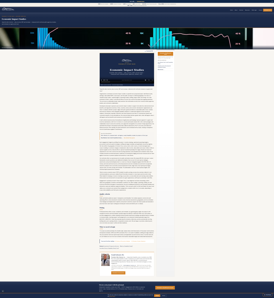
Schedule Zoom (140, 1)
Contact (260, 10)
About (236, 10)
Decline (163, 295)
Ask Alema (268, 294)
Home (231, 10)
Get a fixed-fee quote (129, 137)
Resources (247, 10)
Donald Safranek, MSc (117, 255)
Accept (157, 295)
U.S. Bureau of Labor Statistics (138, 241)
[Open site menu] (2, 291)
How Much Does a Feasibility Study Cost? (109, 248)
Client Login (254, 10)
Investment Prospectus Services (111, 246)
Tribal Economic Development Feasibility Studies (164, 66)
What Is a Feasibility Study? (126, 246)
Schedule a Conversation (118, 272)
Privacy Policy (112, 296)
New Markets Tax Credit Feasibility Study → (112, 137)
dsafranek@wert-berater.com (129, 265)
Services (241, 10)
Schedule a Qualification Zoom (165, 54)
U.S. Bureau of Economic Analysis (122, 241)
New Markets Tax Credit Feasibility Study (165, 63)
